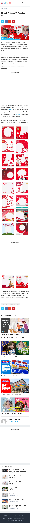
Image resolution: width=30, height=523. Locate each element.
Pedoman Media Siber (19, 518)
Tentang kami (10, 518)
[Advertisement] (15, 89)
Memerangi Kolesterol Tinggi (16, 499)
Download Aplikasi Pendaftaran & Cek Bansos (14, 338)
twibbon (18, 114)
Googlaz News (11, 515)
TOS (26, 518)
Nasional (7, 8)
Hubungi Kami (18, 520)
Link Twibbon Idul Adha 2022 (9, 357)
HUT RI (10, 109)
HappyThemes (22, 515)
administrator (5, 18)
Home (2, 8)
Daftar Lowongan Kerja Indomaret (11, 395)
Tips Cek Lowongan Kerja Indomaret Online (13, 376)
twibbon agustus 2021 (15, 304)
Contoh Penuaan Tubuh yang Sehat (18, 494)
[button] (24, 3)
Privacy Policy (11, 520)
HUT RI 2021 (4, 304)
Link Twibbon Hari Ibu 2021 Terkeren (11, 413)
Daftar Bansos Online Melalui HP (10, 334)
